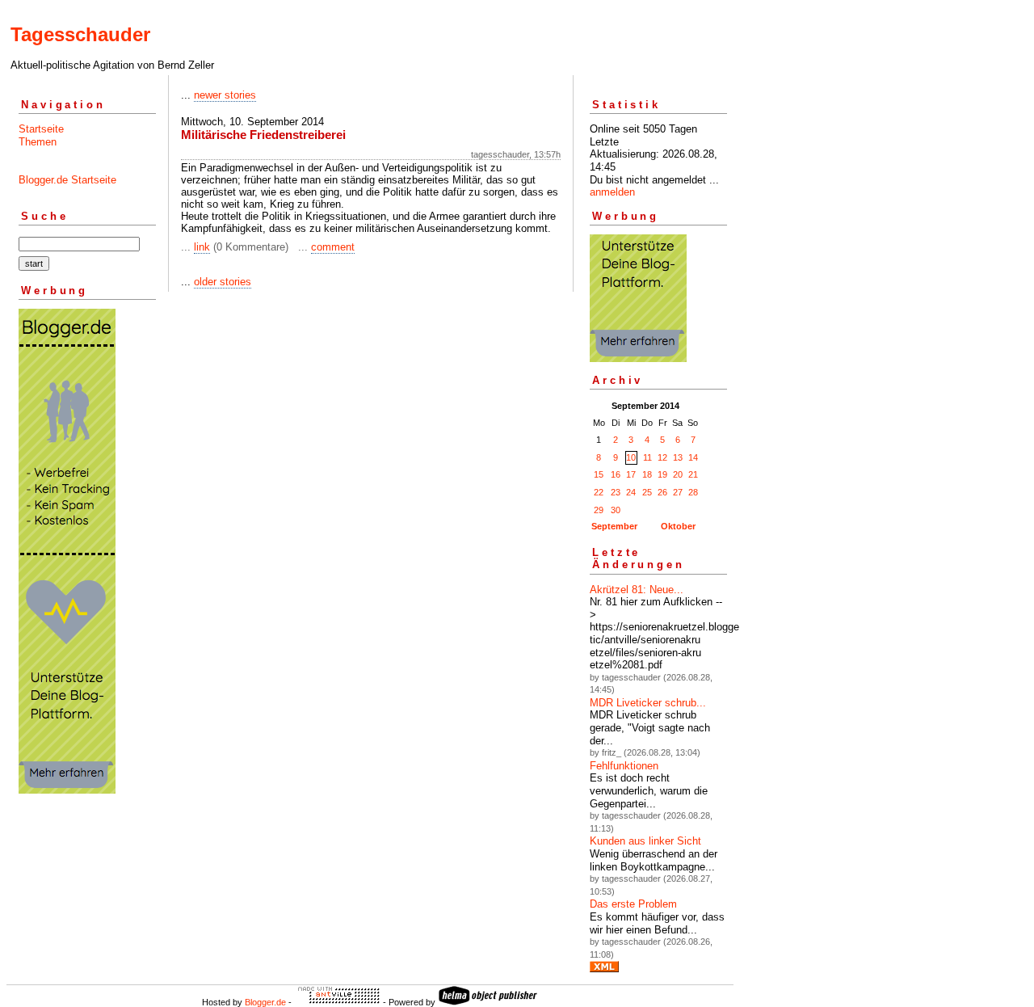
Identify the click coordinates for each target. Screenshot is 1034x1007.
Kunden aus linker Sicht (645, 841)
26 (662, 492)
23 (615, 492)
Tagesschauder (80, 34)
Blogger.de (265, 1002)
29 (598, 510)
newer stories (225, 95)
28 (693, 492)
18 (647, 474)
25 (647, 492)
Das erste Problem (633, 904)
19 (662, 474)
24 (631, 492)
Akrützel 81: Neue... (636, 590)
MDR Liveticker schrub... (648, 703)
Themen (38, 142)
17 (631, 474)
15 (598, 474)
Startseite (41, 129)
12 (662, 457)
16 (615, 474)
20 (678, 474)
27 (678, 492)
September (614, 526)
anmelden (612, 192)
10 (631, 457)
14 (693, 457)
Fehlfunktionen (624, 766)
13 (678, 457)
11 (647, 457)
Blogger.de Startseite (67, 180)
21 (693, 474)
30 (615, 510)
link (202, 247)
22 (598, 492)
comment (333, 247)
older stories (222, 282)
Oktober (678, 526)
